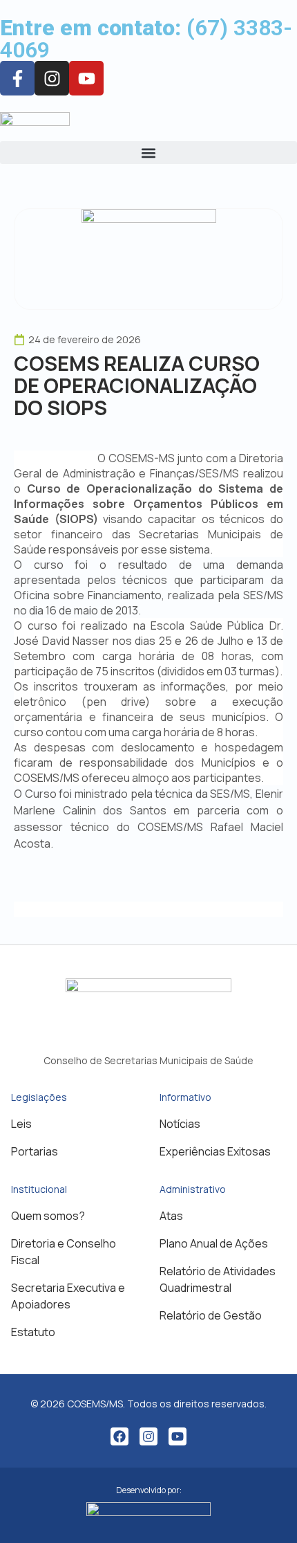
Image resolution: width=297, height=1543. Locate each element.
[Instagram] (148, 1436)
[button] (148, 152)
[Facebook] (119, 1436)
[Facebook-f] (17, 78)
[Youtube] (86, 78)
